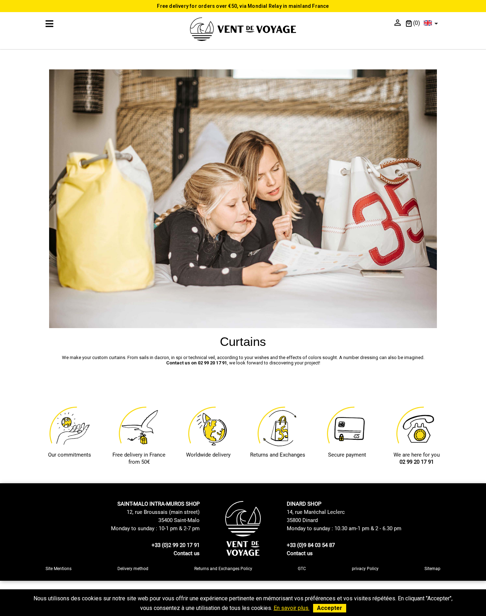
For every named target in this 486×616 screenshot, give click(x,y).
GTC (302, 568)
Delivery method (132, 568)
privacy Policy (365, 568)
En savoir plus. (292, 608)
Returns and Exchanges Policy (223, 568)
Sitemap (432, 568)
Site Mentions (59, 568)
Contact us (187, 553)
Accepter (329, 608)
